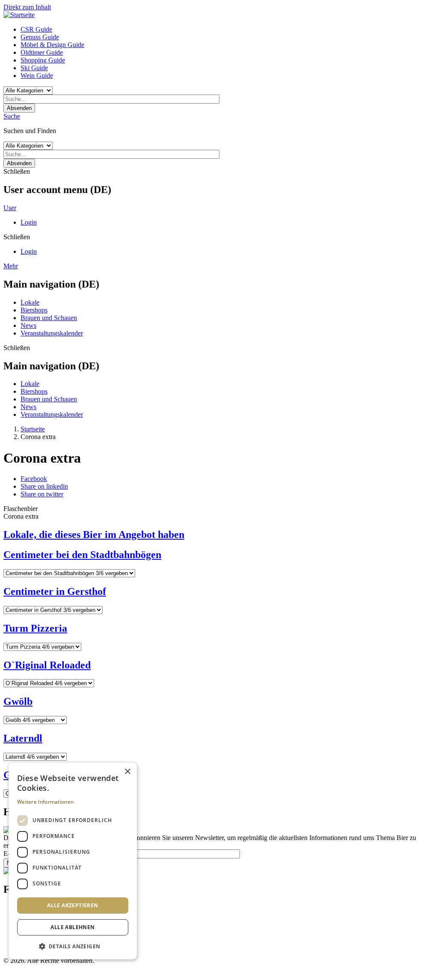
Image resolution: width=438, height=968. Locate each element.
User (9, 207)
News (28, 325)
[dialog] (73, 861)
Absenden (19, 108)
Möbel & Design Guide (52, 44)
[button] (72, 946)
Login (29, 222)
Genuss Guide (40, 37)
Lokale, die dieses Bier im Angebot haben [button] (93, 534)
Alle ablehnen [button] (72, 927)
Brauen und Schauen (49, 317)
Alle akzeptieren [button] (72, 905)
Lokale (30, 302)
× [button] (127, 772)
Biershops (34, 310)
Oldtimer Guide (42, 52)
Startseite (33, 429)
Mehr (10, 266)
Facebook (34, 478)
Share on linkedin (44, 486)
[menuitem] (228, 29)
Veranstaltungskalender (52, 333)
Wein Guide (37, 75)
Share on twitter (42, 494)
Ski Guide (34, 67)
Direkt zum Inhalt (27, 7)
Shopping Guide (43, 60)
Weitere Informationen (45, 801)
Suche (11, 116)
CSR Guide (36, 29)
